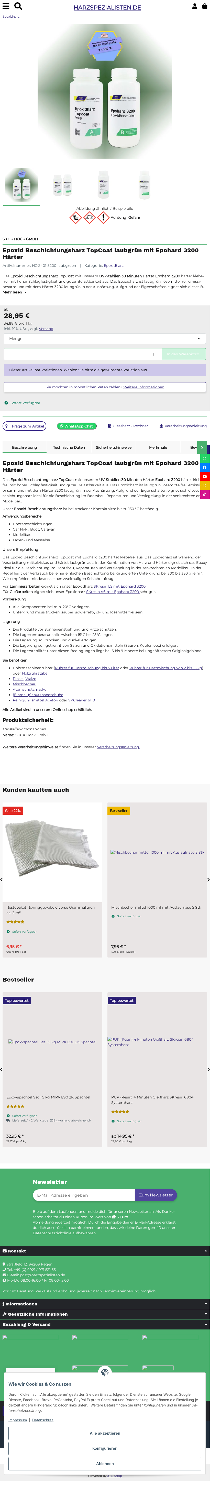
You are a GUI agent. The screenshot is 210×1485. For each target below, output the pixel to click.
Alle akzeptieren (105, 1433)
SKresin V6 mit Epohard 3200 (113, 591)
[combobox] (105, 339)
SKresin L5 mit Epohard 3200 (120, 586)
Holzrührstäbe (34, 673)
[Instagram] (205, 485)
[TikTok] (205, 494)
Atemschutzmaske (29, 689)
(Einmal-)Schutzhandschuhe (38, 694)
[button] (194, 6)
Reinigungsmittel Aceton (35, 700)
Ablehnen (105, 1463)
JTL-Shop (114, 1476)
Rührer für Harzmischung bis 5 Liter (87, 668)
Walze (30, 678)
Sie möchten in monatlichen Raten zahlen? (105, 387)
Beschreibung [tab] (24, 447)
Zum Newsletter (156, 1195)
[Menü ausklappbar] (6, 6)
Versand (46, 328)
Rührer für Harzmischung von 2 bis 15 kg (165, 668)
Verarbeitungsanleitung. (118, 747)
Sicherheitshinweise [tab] (113, 447)
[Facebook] (205, 467)
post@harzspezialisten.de (42, 1275)
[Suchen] (18, 6)
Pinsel (18, 678)
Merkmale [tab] (158, 447)
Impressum (17, 1420)
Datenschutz (42, 1420)
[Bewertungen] (128, 922)
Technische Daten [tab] (69, 447)
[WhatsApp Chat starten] (205, 458)
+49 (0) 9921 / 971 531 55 (35, 1269)
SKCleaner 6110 (81, 700)
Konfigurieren (104, 1448)
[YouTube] (205, 476)
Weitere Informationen (143, 387)
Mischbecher (24, 684)
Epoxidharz (114, 265)
